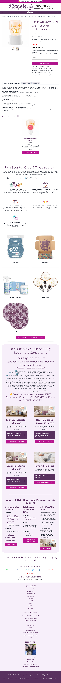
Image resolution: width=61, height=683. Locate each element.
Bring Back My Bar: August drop (12, 520)
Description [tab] (26, 83)
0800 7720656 (30, 657)
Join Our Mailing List (30, 664)
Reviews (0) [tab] (36, 83)
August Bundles (10, 540)
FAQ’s (30, 628)
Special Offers (30, 630)
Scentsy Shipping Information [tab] (12, 83)
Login (30, 637)
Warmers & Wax (30, 589)
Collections (30, 596)
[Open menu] (57, 12)
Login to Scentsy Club (30, 635)
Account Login (43, 679)
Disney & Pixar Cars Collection (30, 518)
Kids (30, 603)
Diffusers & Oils (30, 591)
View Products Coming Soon (30, 540)
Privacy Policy (7, 679)
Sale (30, 605)
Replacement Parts (30, 620)
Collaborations (30, 593)
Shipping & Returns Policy (30, 632)
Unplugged (30, 598)
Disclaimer (15, 679)
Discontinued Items (40, 79)
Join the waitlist (44, 63)
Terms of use (28, 679)
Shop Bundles (11, 544)
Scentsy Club (30, 625)
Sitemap (35, 679)
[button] (13, 49)
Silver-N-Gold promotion (11, 523)
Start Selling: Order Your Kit (30, 615)
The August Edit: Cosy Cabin (13, 517)
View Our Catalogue (30, 618)
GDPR (21, 679)
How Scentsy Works (31, 623)
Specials (30, 608)
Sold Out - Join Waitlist (30, 152)
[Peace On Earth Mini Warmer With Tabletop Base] (15, 33)
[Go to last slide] (4, 32)
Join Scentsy (46, 548)
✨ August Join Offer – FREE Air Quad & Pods (30, 1)
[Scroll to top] (56, 665)
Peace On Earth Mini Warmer (30, 139)
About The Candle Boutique (30, 666)
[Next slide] (27, 32)
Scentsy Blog (30, 659)
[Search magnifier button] (2, 12)
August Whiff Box (12, 515)
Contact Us (30, 662)
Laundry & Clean (31, 601)
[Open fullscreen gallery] (27, 45)
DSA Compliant (53, 679)
